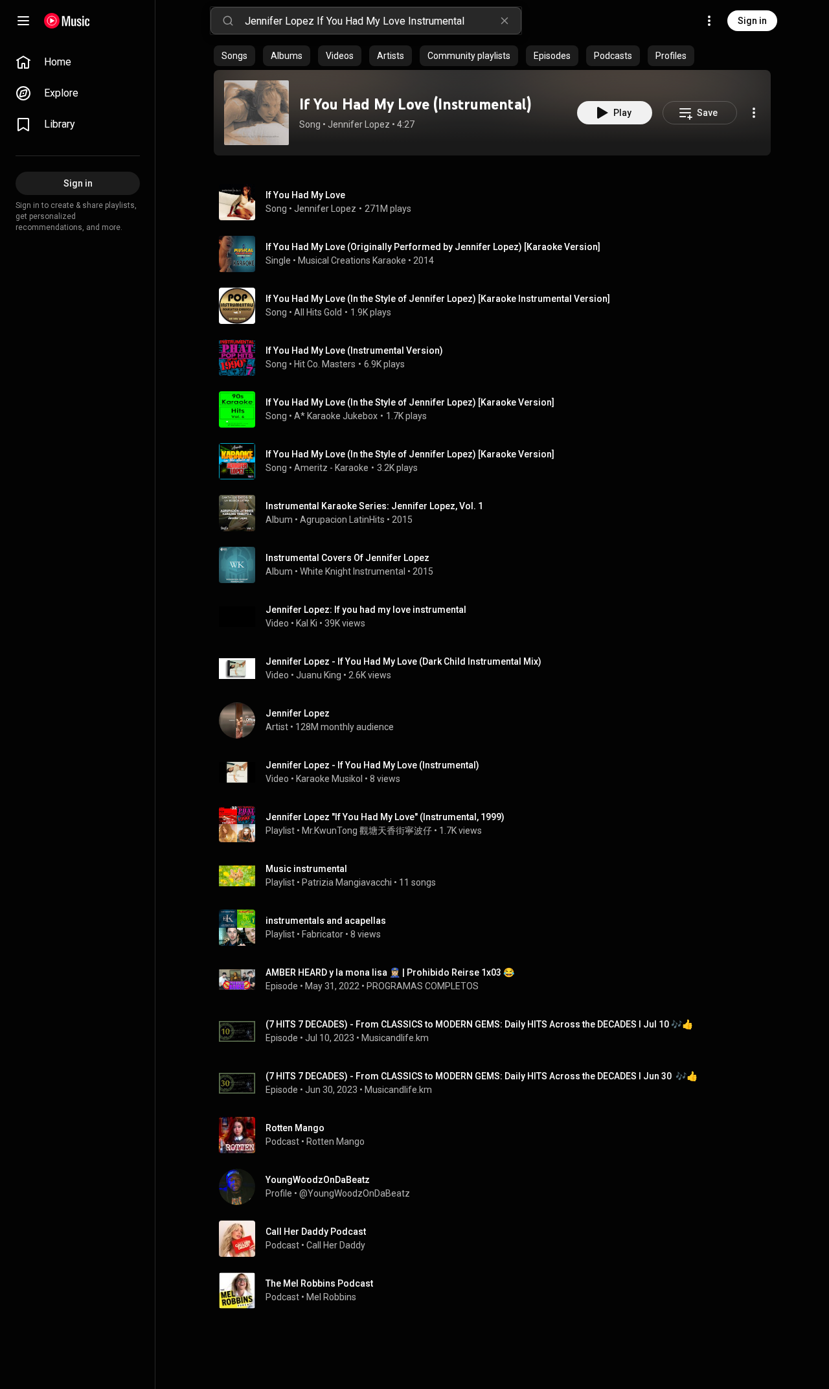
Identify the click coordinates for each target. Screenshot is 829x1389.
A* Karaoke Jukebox (336, 416)
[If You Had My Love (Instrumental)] (256, 112)
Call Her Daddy (335, 1245)
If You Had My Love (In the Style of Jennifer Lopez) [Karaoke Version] (410, 402)
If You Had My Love (305, 195)
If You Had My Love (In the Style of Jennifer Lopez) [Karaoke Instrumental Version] (438, 298)
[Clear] (504, 20)
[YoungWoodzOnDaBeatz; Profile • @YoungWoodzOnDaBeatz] (497, 1187)
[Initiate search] (228, 20)
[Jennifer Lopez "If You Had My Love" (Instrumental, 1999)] (497, 824)
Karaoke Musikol (329, 779)
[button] (256, 113)
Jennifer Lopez (359, 124)
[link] (77, 62)
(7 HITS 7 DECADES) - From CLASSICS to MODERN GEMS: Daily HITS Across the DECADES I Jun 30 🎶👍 (482, 1076)
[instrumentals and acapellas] (497, 928)
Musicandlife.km (395, 1038)
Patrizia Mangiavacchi (347, 882)
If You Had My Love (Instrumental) (415, 104)
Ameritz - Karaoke (331, 468)
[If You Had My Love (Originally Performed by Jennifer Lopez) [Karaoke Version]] (497, 254)
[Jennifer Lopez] (497, 720)
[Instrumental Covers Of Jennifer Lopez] (497, 565)
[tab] (234, 55)
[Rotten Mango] (497, 1135)
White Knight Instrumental (352, 571)
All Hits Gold (318, 312)
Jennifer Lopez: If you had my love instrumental (366, 609)
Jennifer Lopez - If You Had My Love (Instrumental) (372, 765)
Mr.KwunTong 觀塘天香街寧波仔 (367, 830)
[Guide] (23, 21)
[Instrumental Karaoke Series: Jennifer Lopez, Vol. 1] (497, 513)
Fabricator (322, 934)
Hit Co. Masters (325, 364)
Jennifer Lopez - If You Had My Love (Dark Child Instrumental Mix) (403, 661)
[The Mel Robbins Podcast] (497, 1290)
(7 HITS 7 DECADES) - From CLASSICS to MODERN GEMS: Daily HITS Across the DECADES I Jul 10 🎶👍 (479, 1024)
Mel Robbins (331, 1297)
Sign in (752, 21)
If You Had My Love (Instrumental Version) (354, 350)
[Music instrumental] (497, 876)
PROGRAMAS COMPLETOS (423, 986)
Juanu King (318, 675)
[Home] (67, 21)
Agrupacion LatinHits (342, 519)
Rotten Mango (335, 1141)
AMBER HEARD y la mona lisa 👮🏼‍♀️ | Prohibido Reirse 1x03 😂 (390, 972)
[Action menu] (754, 112)
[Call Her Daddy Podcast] (497, 1239)
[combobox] (383, 21)
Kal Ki (306, 623)
